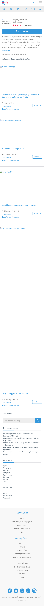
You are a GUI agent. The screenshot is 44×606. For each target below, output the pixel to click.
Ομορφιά (6, 470)
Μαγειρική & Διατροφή (22, 557)
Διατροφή (6, 473)
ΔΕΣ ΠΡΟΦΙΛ (23, 31)
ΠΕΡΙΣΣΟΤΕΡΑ (6, 51)
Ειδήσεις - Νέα (22, 570)
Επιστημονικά (6, 106)
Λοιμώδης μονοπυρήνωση (13, 148)
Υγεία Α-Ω (6, 498)
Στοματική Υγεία (22, 563)
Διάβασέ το (37, 105)
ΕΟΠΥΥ (22, 574)
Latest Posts (7, 496)
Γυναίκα (6, 477)
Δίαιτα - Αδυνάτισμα (22, 529)
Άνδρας (6, 479)
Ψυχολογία (7, 468)
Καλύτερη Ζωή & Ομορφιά (22, 522)
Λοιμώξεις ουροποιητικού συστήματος (19, 205)
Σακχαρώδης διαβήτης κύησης (15, 393)
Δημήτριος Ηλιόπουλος (11, 109)
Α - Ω (33, 9)
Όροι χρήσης (21, 597)
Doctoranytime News (22, 567)
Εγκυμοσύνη (7, 475)
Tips (4, 482)
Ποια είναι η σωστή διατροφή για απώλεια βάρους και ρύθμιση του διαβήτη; (20, 96)
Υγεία (5, 466)
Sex (22, 532)
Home (5, 493)
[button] (38, 420)
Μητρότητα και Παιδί (22, 554)
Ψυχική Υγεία (22, 525)
